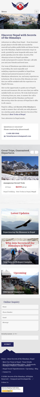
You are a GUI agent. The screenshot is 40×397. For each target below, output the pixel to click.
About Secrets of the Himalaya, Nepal (20, 359)
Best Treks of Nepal (17, 114)
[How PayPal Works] (12, 389)
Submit (7, 344)
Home (3, 359)
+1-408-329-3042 (12, 133)
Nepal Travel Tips (9, 368)
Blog (36, 368)
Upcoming (29, 368)
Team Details (27, 362)
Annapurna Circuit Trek (14, 183)
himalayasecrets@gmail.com (19, 136)
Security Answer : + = (9, 334)
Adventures (20, 368)
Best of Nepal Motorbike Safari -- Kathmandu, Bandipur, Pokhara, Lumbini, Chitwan (19, 365)
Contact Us (7, 372)
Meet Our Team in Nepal (12, 362)
